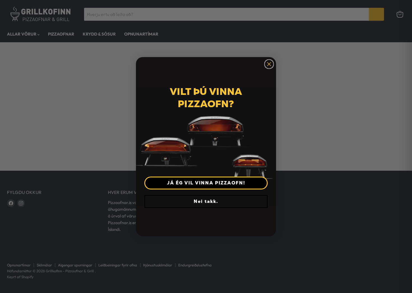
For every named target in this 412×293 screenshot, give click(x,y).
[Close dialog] (269, 64)
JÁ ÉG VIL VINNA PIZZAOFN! (206, 183)
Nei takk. (206, 201)
